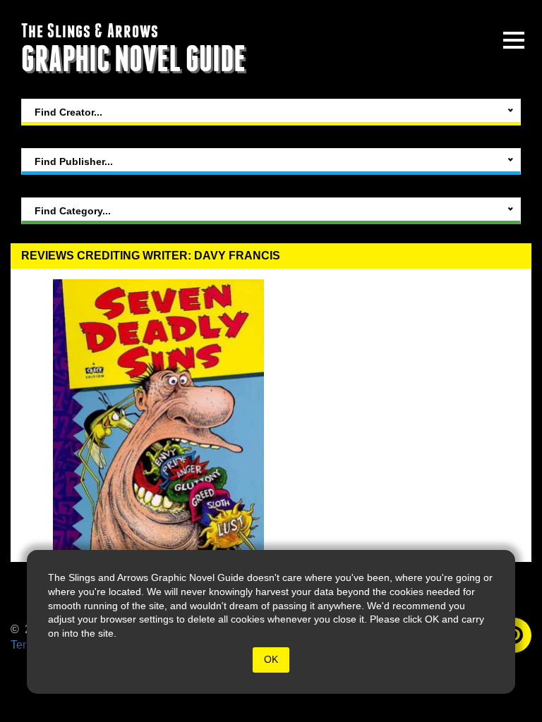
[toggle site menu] (513, 40)
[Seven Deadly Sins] (158, 415)
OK (271, 659)
